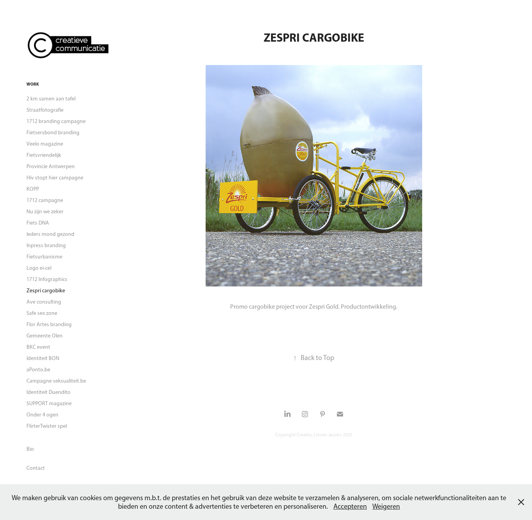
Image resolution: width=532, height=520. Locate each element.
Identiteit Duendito (48, 392)
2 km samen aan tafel (51, 98)
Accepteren (350, 506)
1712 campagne (44, 200)
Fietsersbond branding (52, 132)
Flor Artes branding (49, 324)
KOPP (32, 189)
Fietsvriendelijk (43, 155)
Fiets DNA (37, 223)
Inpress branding (46, 245)
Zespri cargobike (45, 290)
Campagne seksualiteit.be (56, 381)
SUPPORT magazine (49, 403)
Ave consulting (43, 302)
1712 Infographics (46, 279)
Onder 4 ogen (42, 414)
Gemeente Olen (44, 335)
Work (32, 84)
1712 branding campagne (56, 121)
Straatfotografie (44, 110)
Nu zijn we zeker (44, 211)
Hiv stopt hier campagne (54, 177)
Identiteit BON (42, 358)
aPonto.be (38, 369)
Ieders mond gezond (50, 234)
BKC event (38, 347)
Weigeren (386, 506)
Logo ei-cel (38, 268)
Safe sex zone (41, 313)
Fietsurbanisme (44, 256)
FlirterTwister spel (46, 426)
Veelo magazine (44, 144)
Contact (35, 468)
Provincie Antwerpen (50, 166)
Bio (30, 449)
